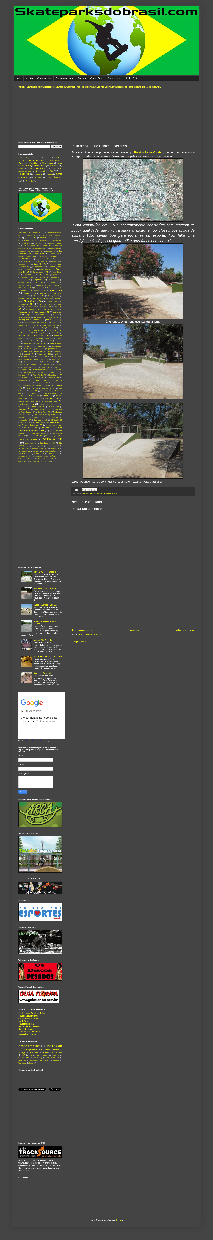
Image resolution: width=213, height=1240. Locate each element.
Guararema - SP (24, 312)
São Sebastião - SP (48, 443)
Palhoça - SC (45, 367)
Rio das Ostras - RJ (48, 401)
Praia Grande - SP (32, 393)
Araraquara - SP (30, 240)
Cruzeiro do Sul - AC (54, 288)
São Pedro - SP (31, 443)
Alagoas (29, 158)
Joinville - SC (24, 335)
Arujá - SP (47, 246)
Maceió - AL (41, 343)
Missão (29, 78)
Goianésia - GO (45, 307)
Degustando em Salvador (29, 1026)
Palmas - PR (57, 367)
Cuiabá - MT (40, 290)
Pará (30, 168)
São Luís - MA (31, 439)
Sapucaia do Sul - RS (39, 417)
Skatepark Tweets (78, 642)
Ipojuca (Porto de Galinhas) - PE (30, 320)
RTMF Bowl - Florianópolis (45, 572)
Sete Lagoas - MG (40, 420)
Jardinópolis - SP (42, 333)
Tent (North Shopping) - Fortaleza (48, 657)
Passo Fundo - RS (39, 375)
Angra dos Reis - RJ (31, 235)
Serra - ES (55, 417)
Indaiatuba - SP (39, 317)
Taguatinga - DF (38, 446)
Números (56, 1060)
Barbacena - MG (24, 251)
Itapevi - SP (22, 325)
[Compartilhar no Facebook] (92, 489)
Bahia (56, 158)
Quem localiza (44, 78)
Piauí (54, 168)
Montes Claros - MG (43, 351)
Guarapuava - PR (51, 309)
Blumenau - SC (56, 256)
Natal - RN (58, 354)
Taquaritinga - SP (53, 446)
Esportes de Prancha (50, 1050)
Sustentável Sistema (27, 1034)
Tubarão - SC (24, 454)
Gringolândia (30, 1049)
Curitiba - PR (55, 290)
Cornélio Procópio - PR (26, 285)
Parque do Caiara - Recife (45, 588)
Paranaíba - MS (30, 372)
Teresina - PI (55, 448)
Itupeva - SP (50, 328)
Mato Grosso (47, 163)
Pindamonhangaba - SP (40, 380)
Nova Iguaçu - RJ (41, 359)
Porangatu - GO (43, 385)
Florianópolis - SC (33, 301)
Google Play (37, 1058)
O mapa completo (64, 78)
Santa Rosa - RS (44, 412)
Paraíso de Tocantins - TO (49, 372)
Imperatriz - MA (24, 317)
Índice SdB (131, 78)
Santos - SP (23, 417)
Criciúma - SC (39, 288)
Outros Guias (96, 78)
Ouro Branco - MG (30, 367)
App (37, 1055)
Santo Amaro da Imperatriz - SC (46, 415)
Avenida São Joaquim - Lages (46, 640)
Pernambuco (41, 168)
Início (18, 78)
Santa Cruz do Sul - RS (42, 409)
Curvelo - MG (45, 293)
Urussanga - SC (40, 456)
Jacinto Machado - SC (54, 330)
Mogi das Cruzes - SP (54, 349)
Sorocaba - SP (52, 422)
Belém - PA (39, 253)
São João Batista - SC (40, 433)
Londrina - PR (47, 341)
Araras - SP (44, 240)
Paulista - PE (26, 377)
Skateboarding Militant (27, 1016)
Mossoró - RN (29, 354)
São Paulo (54, 177)
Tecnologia (22, 1063)
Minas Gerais (40, 166)
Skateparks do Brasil (33, 741)
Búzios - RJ (55, 261)
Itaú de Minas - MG (25, 328)
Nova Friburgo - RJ (25, 359)
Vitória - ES (54, 456)
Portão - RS (33, 391)
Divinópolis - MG (54, 296)
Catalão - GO (57, 277)
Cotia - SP (27, 288)
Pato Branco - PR (55, 375)
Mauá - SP (39, 349)
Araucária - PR (26, 243)
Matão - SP (28, 349)
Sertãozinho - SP (24, 420)
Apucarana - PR (30, 238)
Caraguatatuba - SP (28, 277)
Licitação (22, 1052)
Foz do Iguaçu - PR (46, 304)
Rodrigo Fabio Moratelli (148, 152)
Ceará (21, 160)
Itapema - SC (55, 322)
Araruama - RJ (56, 240)
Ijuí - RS (56, 315)
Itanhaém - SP (42, 322)
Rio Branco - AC (52, 398)
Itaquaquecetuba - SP (51, 325)
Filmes (45, 1052)
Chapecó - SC (23, 282)
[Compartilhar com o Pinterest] (95, 489)
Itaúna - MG (39, 328)
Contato (82, 78)
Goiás (20, 163)
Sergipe (38, 177)
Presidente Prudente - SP (53, 393)
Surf (23, 1055)
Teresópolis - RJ (24, 451)
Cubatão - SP (26, 290)
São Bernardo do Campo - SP (30, 425)
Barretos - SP (38, 251)
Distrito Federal (36, 160)
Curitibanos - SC (29, 293)
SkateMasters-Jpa (26, 1024)
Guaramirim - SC (33, 309)
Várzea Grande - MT (46, 459)
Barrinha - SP (51, 251)
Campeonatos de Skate (28, 1018)
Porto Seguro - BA (48, 388)
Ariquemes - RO (40, 243)
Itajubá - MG (29, 322)
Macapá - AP (29, 343)
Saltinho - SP (54, 407)
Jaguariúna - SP (27, 333)
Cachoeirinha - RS (39, 267)
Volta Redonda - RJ (26, 459)
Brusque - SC (43, 261)
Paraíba (21, 168)
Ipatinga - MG (54, 317)
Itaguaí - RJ (50, 320)
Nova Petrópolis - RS (31, 362)
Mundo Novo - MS (44, 354)
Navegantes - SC (28, 356)
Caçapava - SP (40, 280)
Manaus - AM (28, 346)
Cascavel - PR (44, 277)
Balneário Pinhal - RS (39, 248)
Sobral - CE (25, 422)
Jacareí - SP (38, 330)
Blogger (119, 1220)
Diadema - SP (39, 296)
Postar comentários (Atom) (90, 634)
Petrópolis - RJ (23, 380)
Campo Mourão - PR (40, 272)
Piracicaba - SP (26, 383)
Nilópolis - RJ (55, 356)
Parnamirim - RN (24, 375)
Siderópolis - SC (56, 420)
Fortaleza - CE (25, 304)
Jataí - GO (56, 333)
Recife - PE (48, 396)
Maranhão (33, 163)
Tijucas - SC (37, 451)
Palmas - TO (25, 370)
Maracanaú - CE (43, 346)
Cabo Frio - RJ (40, 264)
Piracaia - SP (57, 380)
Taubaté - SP (23, 448)
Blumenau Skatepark (42, 673)
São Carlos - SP (30, 428)
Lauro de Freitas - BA (31, 341)
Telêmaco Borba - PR (39, 448)
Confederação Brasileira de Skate (32, 1013)
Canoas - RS (43, 275)
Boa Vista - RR (26, 259)
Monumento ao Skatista (39, 1060)
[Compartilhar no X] (89, 489)
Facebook (55, 1055)
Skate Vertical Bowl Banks (29, 1032)
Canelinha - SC (29, 275)
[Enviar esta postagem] (76, 490)
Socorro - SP (38, 422)
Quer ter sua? (115, 78)
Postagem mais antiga (184, 630)
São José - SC (47, 428)
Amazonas (47, 158)
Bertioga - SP (43, 256)
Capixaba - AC (56, 275)
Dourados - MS (24, 298)
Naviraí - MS (42, 356)
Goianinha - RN (30, 307)
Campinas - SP (30, 269)
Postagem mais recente (82, 630)
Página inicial (133, 630)
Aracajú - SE (45, 238)
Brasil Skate (23, 1021)
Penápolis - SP (53, 377)
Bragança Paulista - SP (43, 259)
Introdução (22, 1060)
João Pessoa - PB (42, 335)
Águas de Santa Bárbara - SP (40, 461)
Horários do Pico (52, 1058)
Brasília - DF (29, 261)
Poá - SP (43, 391)
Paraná (53, 165)
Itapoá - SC (35, 325)
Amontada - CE (38, 232)
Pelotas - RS (39, 377)
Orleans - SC (48, 364)
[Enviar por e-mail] (83, 489)
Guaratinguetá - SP (42, 312)
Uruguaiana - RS (24, 456)
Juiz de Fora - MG (35, 338)
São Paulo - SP (51, 439)
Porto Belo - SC (32, 388)
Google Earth (23, 1058)
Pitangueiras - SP (41, 383)
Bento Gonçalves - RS (26, 256)
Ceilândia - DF (54, 280)
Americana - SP (24, 232)
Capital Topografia (26, 1029)
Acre (20, 158)
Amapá (37, 158)
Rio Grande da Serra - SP (28, 401)
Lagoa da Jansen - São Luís (45, 605)
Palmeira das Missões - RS (93, 493)
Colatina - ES (38, 282)
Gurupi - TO (29, 315)
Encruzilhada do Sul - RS (42, 298)
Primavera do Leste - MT (30, 396)
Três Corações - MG (52, 451)
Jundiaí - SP (49, 338)
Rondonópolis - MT (38, 407)
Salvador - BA (24, 409)
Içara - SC (27, 330)
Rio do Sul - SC (46, 404)
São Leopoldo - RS (35, 436)
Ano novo (34, 1052)
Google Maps (57, 1052)
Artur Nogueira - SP (31, 246)
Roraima (49, 174)
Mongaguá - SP (26, 351)
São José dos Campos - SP (40, 429)
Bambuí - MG (55, 248)
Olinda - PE (36, 364)
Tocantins (30, 181)
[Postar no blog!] (86, 489)
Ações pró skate (29, 1045)
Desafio (45, 1055)
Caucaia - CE (26, 280)
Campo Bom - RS (46, 269)
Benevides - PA (53, 253)
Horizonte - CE (43, 315)
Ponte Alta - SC (28, 385)
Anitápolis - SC (46, 235)
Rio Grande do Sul (111, 493)
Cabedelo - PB (24, 264)
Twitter (31, 1063)
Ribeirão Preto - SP (36, 398)
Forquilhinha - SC (53, 301)
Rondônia (38, 174)
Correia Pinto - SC (44, 285)
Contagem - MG (53, 282)
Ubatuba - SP (53, 454)
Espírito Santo (53, 160)
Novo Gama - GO (48, 362)
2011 (30, 1055)
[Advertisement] (106, 115)
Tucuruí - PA (39, 454)
